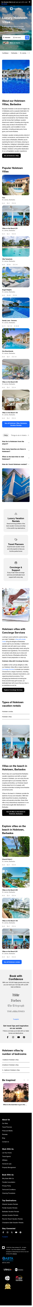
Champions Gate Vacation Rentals (12, 1223)
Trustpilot (16, 1019)
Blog (3, 1138)
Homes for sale (6, 1164)
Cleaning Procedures (8, 1193)
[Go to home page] (15, 8)
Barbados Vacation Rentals (10, 1211)
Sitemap (15, 1253)
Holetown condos (7, 711)
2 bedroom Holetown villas (10, 1065)
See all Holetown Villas (11, 156)
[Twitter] (12, 1232)
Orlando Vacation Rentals (10, 1204)
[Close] (29, 2)
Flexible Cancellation (8, 1182)
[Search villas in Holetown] (27, 37)
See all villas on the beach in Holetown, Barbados (15, 813)
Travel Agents (6, 1156)
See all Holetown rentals (12, 962)
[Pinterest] (24, 1037)
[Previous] (24, 1080)
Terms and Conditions (9, 1189)
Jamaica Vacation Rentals (10, 1215)
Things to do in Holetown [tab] (19, 435)
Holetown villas (7, 717)
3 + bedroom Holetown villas (11, 1070)
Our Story (5, 1123)
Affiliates (4, 1160)
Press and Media (7, 1131)
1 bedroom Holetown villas (10, 1060)
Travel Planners (7, 1127)
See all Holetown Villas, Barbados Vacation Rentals (16, 424)
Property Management (9, 1167)
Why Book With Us (8, 1178)
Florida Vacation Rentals (9, 1208)
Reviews (4, 1134)
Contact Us (5, 1142)
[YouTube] (16, 1232)
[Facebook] (8, 1037)
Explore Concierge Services (13, 690)
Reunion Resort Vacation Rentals (12, 1219)
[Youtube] (19, 1037)
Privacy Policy (6, 1186)
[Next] (28, 1080)
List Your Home (7, 1153)
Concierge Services (8, 669)
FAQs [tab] (6, 435)
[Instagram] (13, 1037)
